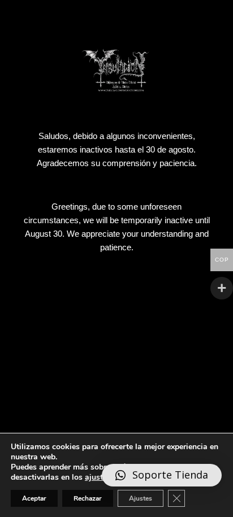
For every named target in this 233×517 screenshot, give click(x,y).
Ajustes (140, 498)
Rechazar (88, 498)
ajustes (98, 477)
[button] (162, 475)
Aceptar (34, 498)
